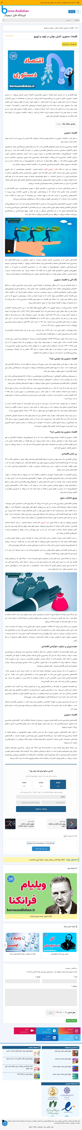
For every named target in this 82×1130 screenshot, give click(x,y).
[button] (1, 3)
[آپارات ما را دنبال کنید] (32, 1030)
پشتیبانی (40, 1127)
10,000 (24, 784)
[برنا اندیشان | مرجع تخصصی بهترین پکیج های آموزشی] (15, 12)
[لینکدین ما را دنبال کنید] (54, 1037)
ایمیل (37, 977)
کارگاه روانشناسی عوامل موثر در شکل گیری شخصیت (47, 859)
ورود (52, 1127)
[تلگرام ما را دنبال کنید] (54, 1030)
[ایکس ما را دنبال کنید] (76, 1037)
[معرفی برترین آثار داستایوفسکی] (59, 942)
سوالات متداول (33, 1127)
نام (75, 977)
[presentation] (5, 945)
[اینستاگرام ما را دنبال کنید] (76, 1030)
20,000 (41, 784)
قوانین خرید (47, 1127)
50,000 (58, 784)
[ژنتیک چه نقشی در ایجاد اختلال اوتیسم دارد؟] (22, 942)
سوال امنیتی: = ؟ (65, 1012)
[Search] (4, 20)
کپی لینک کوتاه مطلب (41, 849)
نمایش (59, 124)
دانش (65, 836)
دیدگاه (74, 986)
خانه (76, 28)
